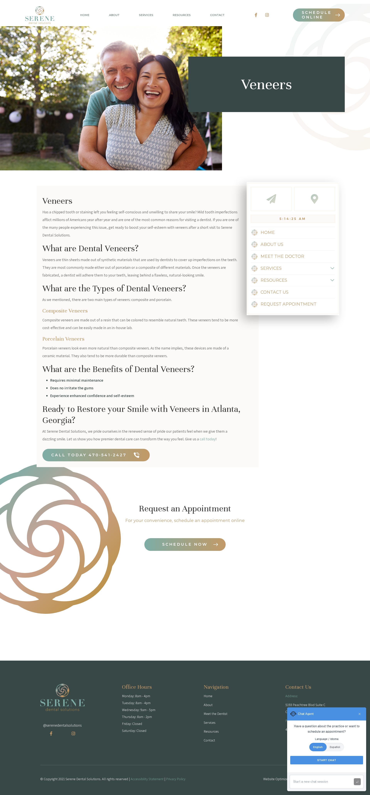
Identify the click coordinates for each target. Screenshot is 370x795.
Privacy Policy (175, 779)
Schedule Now (185, 544)
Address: (291, 696)
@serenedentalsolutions (62, 725)
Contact (209, 740)
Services (209, 722)
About (208, 705)
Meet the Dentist (215, 713)
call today (207, 438)
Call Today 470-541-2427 (89, 455)
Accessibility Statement (147, 779)
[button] (114, 15)
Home (84, 15)
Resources (211, 731)
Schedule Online (317, 14)
